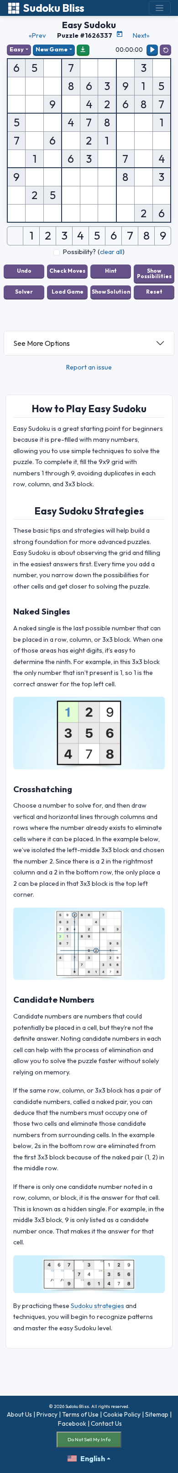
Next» (141, 35)
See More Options (41, 343)
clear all (111, 252)
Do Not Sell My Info (89, 1439)
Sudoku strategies (97, 1306)
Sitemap (156, 1414)
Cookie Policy (122, 1414)
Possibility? (79, 252)
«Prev (37, 35)
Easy (17, 49)
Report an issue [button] (89, 367)
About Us (19, 1414)
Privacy (47, 1414)
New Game (52, 49)
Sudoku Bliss (53, 8)
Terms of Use (80, 1414)
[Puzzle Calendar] (119, 34)
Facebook (72, 1423)
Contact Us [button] (106, 1423)
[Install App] (83, 50)
